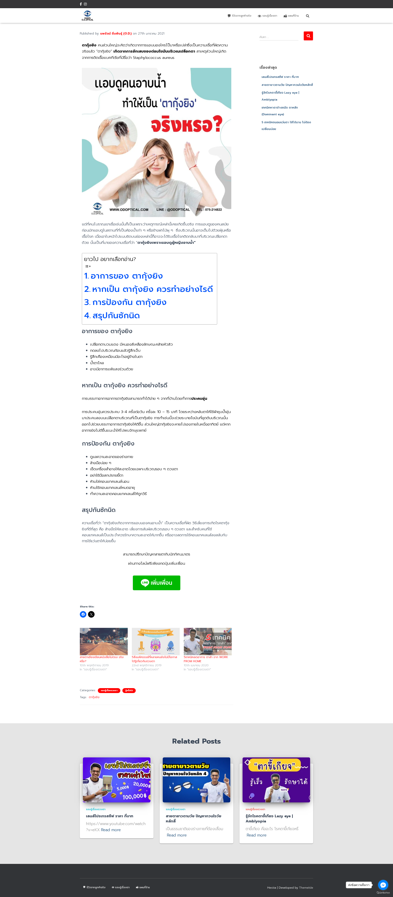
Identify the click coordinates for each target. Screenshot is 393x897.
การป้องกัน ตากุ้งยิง (129, 302)
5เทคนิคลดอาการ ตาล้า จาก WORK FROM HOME (206, 659)
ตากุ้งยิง (94, 697)
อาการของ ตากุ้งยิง (127, 276)
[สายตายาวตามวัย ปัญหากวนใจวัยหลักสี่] (196, 780)
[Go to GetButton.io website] (383, 892)
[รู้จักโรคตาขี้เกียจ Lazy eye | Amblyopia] (276, 780)
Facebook (81, 4)
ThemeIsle (306, 888)
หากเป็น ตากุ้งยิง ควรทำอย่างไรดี (152, 289)
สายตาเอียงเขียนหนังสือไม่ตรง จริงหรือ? (102, 659)
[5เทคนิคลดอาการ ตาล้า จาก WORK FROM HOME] (208, 641)
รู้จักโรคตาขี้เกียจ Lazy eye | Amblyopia (269, 818)
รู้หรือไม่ (129, 690)
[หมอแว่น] (87, 15)
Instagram (85, 4)
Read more (111, 830)
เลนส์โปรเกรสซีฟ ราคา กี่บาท (280, 77)
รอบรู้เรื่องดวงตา (109, 690)
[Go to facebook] (383, 885)
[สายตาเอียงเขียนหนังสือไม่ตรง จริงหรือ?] (104, 641)
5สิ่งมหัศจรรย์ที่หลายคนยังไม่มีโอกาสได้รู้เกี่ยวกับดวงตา (154, 659)
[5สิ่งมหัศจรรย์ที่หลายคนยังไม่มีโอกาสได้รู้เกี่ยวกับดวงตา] (156, 641)
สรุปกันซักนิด (116, 315)
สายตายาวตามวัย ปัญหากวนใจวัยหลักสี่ (287, 85)
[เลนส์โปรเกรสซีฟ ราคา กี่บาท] (116, 780)
